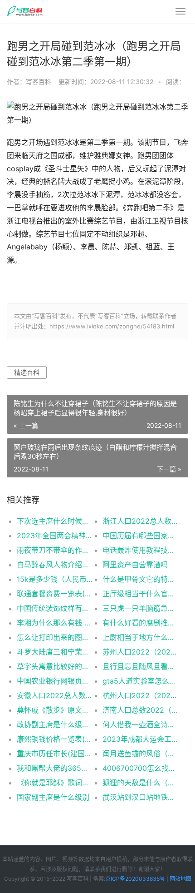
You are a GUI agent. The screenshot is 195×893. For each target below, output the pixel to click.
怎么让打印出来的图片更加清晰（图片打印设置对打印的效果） (55, 637)
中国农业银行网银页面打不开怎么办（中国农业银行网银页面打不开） (55, 680)
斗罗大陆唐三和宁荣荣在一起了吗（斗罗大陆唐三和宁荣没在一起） (55, 651)
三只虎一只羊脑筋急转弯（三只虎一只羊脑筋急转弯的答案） (141, 608)
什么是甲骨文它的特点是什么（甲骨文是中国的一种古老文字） (141, 579)
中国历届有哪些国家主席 (141, 535)
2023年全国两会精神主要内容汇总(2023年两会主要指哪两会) (55, 535)
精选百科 (26, 372)
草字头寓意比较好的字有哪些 (55, 666)
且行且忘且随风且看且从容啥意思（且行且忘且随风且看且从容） (141, 666)
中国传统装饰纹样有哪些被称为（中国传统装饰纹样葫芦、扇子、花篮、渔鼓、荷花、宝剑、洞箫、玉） (55, 608)
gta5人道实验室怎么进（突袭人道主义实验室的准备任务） (141, 680)
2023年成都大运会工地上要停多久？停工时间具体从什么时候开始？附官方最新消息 (141, 739)
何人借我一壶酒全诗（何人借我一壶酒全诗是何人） (141, 724)
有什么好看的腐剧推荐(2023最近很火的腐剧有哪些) (141, 622)
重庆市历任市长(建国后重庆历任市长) (55, 753)
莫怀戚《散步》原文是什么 (55, 709)
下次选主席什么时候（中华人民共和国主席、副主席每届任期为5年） (55, 521)
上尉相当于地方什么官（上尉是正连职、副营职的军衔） (141, 637)
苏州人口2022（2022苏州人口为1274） (141, 651)
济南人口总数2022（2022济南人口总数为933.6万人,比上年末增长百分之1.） (141, 709)
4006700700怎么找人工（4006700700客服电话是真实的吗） (141, 768)
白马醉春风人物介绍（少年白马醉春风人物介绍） (55, 564)
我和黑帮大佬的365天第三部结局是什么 (55, 768)
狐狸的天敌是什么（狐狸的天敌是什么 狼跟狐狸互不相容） (141, 782)
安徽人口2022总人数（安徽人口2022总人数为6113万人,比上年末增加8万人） (55, 695)
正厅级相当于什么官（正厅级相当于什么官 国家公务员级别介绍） (141, 593)
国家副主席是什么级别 (53, 797)
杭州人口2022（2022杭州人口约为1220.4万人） (141, 695)
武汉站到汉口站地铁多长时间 (141, 797)
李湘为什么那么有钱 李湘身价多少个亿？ (55, 622)
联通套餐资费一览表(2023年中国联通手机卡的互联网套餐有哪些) (55, 593)
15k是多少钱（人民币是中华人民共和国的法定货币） (55, 579)
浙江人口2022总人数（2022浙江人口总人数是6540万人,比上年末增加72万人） (141, 521)
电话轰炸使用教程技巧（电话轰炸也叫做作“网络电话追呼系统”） (141, 550)
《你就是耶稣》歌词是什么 (55, 782)
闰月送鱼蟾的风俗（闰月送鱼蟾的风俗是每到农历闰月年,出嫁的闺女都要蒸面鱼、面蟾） (141, 753)
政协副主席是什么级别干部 (55, 724)
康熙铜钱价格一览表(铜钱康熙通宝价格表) (55, 739)
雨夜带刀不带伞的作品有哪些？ (55, 550)
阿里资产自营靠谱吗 (135, 564)
